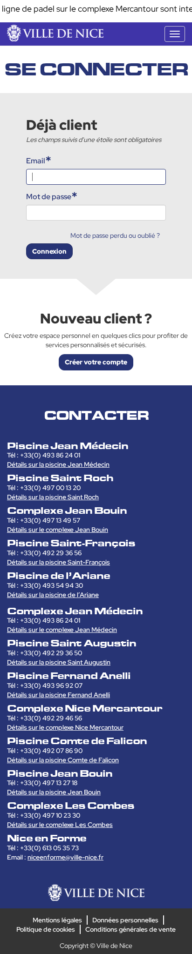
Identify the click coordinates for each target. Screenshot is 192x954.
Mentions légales (57, 920)
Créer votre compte (96, 362)
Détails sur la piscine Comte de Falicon (63, 760)
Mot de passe (48, 197)
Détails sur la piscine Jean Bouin (54, 792)
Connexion (49, 251)
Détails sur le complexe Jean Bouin (57, 529)
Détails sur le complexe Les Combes (60, 824)
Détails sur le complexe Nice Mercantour (65, 727)
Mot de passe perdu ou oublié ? (115, 235)
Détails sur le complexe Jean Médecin (62, 629)
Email (35, 161)
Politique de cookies (45, 929)
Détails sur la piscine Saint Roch (53, 497)
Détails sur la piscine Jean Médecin (58, 464)
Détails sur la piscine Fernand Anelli (58, 695)
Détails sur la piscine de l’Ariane (53, 595)
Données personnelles (125, 920)
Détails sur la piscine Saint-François (58, 562)
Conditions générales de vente (130, 929)
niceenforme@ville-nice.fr (65, 857)
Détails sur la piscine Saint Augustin (58, 662)
